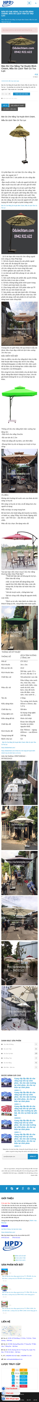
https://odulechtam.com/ (8, 747)
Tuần (17, 1376)
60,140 (23, 1376)
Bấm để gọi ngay (12, 1399)
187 (23, 1370)
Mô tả (5, 105)
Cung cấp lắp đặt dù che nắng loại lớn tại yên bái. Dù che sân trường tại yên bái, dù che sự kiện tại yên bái (25, 1110)
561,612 (23, 1386)
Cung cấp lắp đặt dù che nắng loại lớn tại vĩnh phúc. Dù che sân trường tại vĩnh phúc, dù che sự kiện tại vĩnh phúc (25, 1083)
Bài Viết (29, 1400)
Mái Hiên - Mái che (9, 1067)
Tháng (17, 1379)
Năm (17, 1383)
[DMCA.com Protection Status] (6, 1396)
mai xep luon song (16, 1229)
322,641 (23, 1383)
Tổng (17, 1386)
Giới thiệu (21, 1400)
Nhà (2, 19)
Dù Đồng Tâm (8, 1058)
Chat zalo (9, 1393)
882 (24, 1373)
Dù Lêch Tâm (8, 1049)
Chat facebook (11, 1388)
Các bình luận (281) (9, 109)
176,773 (23, 1379)
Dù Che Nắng (8, 1062)
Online (17, 1370)
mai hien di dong (6, 1229)
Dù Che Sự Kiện (8, 1053)
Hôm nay (17, 1373)
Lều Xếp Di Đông (9, 1044)
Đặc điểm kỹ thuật (17, 105)
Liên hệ (35, 1400)
